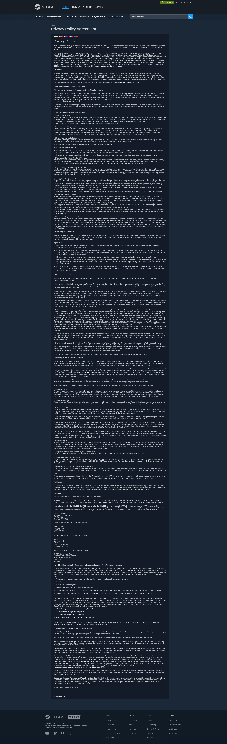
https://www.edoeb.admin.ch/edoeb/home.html (78, 618)
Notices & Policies (153, 729)
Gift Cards (110, 738)
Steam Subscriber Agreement (123, 83)
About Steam (111, 720)
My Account (173, 733)
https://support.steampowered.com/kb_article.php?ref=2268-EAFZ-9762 (79, 667)
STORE (65, 7)
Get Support (173, 729)
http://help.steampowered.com (106, 502)
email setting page (60, 213)
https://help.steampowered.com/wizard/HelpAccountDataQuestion (77, 661)
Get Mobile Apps (175, 725)
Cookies (149, 733)
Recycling (132, 733)
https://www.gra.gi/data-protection (72, 615)
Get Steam (173, 720)
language (186, 2)
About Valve (133, 720)
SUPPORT (99, 7)
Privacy (149, 720)
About (89, 7)
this (139, 382)
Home (53, 26)
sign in (178, 2)
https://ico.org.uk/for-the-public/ (73, 612)
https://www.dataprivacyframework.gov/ (107, 66)
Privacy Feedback (60, 696)
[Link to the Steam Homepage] (44, 9)
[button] (39, 17)
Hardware (132, 729)
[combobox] (159, 16)
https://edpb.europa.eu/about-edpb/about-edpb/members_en (85, 609)
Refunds (149, 738)
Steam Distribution (113, 733)
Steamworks (111, 729)
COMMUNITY (77, 7)
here (103, 189)
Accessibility (151, 725)
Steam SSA (110, 725)
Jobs (131, 725)
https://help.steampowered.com (89, 373)
